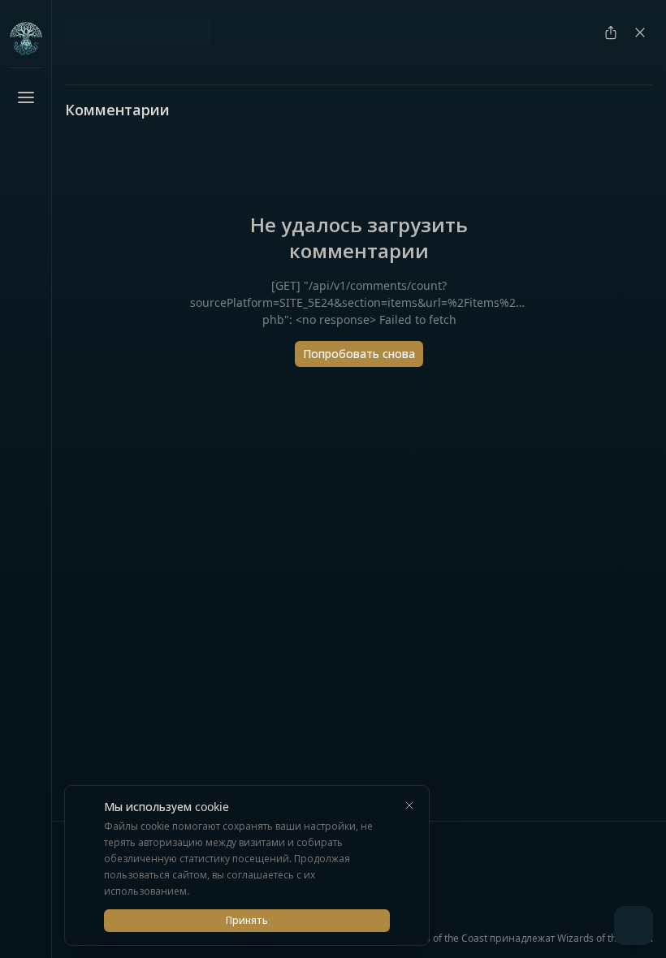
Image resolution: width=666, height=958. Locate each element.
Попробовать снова (359, 353)
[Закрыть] (409, 805)
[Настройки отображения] (26, 922)
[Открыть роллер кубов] (633, 925)
